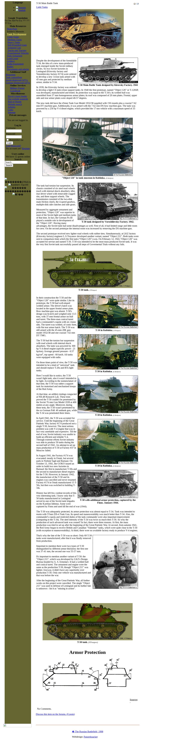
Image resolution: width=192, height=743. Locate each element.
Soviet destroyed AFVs (17, 80)
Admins (11, 107)
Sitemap (11, 112)
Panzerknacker (91, 737)
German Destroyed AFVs (18, 82)
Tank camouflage (14, 77)
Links (10, 109)
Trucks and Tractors (17, 50)
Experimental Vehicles (18, 53)
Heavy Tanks (14, 42)
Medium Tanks (15, 39)
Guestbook (15, 91)
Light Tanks (13, 37)
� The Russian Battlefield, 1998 (87, 731)
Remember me (16, 140)
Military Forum (17, 88)
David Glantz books (17, 96)
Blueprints (10, 74)
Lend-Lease (12, 58)
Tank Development (16, 34)
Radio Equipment (15, 64)
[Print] (134, 3)
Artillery (11, 61)
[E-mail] (137, 3)
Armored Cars (14, 47)
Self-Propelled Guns (17, 45)
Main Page (12, 29)
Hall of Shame (14, 101)
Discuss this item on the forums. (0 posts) (55, 714)
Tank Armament (14, 56)
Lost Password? (13, 146)
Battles (10, 66)
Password (10, 134)
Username (11, 128)
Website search (15, 104)
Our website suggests (18, 99)
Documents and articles (18, 69)
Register (26, 148)
